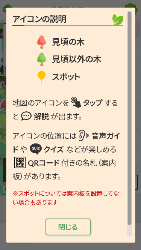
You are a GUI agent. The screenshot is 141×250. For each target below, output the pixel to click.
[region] (70, 123)
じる (68, 226)
